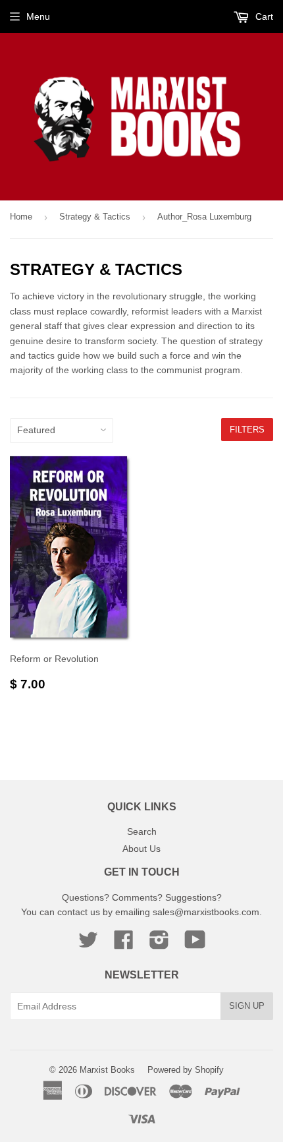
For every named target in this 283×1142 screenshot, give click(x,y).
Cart (263, 16)
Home (21, 217)
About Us (141, 848)
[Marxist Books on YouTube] (195, 944)
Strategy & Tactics (94, 217)
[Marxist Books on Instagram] (159, 944)
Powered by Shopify (185, 1070)
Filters (247, 430)
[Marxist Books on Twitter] (88, 944)
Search (142, 831)
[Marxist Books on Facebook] (124, 944)
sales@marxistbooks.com (206, 912)
